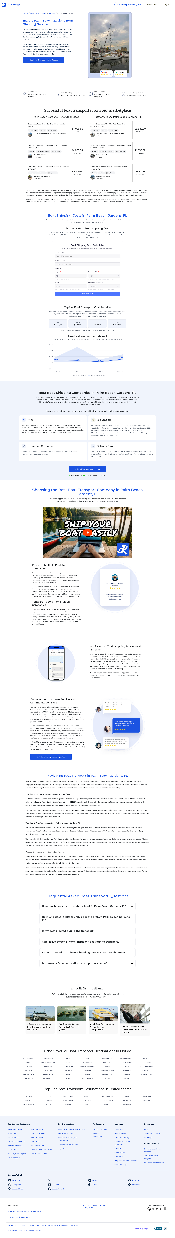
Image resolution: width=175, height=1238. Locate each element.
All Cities (52, 13)
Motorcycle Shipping (17, 1154)
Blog (146, 1129)
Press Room (119, 1152)
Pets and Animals (15, 1129)
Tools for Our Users (152, 1133)
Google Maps (17, 1189)
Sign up (61, 1148)
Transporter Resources (68, 1144)
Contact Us (119, 1156)
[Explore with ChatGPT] (149, 1209)
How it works (153, 5)
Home (25, 13)
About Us (118, 1129)
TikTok (94, 1184)
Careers (117, 1148)
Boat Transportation (38, 13)
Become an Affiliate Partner (152, 1150)
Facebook (16, 1180)
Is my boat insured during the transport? (68, 930)
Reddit (95, 1180)
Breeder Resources (97, 1134)
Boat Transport (37, 1137)
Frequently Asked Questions (122, 1142)
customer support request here (28, 1211)
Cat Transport (14, 1137)
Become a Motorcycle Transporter (67, 1138)
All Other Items (37, 1145)
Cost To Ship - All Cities (41, 1150)
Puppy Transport (100, 1129)
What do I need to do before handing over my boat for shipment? (84, 952)
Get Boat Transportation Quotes (44, 60)
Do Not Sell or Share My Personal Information (60, 1225)
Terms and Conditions (16, 1225)
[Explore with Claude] (165, 1209)
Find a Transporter (39, 1154)
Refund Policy (120, 1165)
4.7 (124, 75)
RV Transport (14, 1158)
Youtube (135, 1180)
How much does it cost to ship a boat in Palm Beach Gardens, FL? (84, 906)
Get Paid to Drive (65, 1133)
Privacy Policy (33, 1225)
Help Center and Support (125, 1161)
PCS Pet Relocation (16, 1141)
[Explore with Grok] (161, 1209)
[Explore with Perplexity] (157, 1209)
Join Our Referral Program (151, 1157)
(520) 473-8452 (26, 1217)
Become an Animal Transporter (71, 1129)
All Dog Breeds (38, 1133)
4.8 (110, 75)
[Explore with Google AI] (153, 1209)
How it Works (120, 1133)
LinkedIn (55, 1184)
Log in (166, 5)
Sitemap (148, 1137)
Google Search (58, 1189)
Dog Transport (37, 1129)
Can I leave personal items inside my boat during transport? (80, 941)
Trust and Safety (121, 1137)
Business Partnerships (154, 1163)
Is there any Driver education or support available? (74, 963)
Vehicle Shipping (15, 1145)
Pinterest (136, 1184)
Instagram (16, 1184)
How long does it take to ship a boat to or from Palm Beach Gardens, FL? (86, 918)
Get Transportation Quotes (129, 5)
